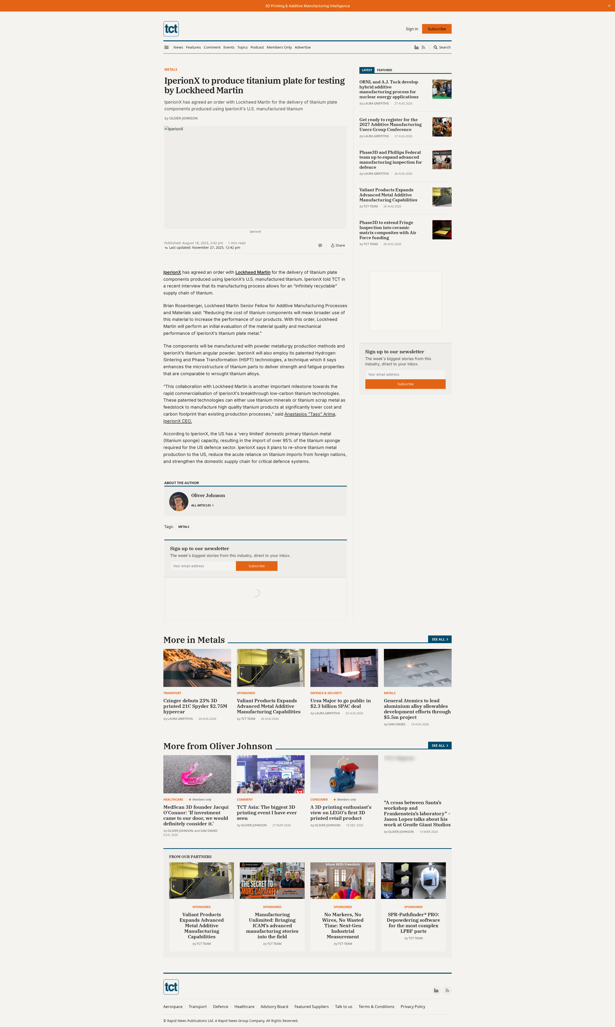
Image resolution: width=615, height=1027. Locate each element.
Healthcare (173, 799)
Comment (245, 799)
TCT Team (371, 206)
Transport (172, 693)
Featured (384, 70)
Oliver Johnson (183, 118)
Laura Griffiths (376, 103)
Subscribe (257, 566)
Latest (367, 70)
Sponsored (246, 693)
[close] (609, 6)
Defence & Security (326, 693)
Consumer (319, 799)
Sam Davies (397, 724)
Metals (170, 69)
